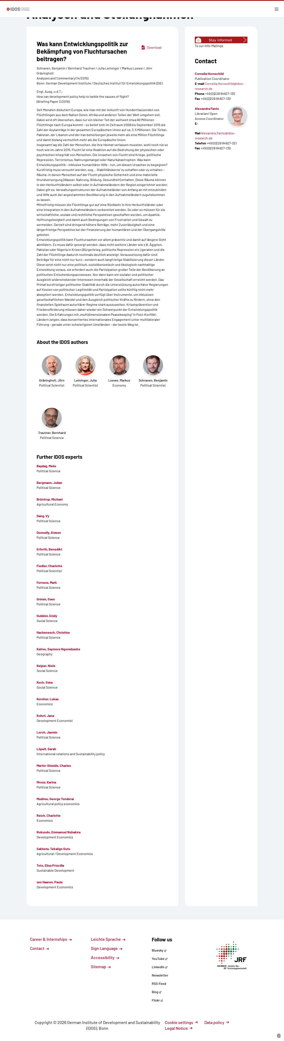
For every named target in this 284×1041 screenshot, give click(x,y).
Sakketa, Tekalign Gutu (53, 849)
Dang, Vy (43, 516)
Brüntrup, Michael (50, 499)
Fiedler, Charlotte (49, 566)
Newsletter (160, 975)
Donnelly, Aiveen (49, 532)
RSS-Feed (159, 983)
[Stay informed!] (221, 40)
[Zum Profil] (237, 116)
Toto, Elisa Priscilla (50, 865)
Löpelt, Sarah (46, 749)
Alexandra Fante (207, 108)
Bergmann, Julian (49, 483)
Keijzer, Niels (46, 666)
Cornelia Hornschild (209, 74)
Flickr (156, 1000)
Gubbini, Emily (47, 616)
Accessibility (103, 957)
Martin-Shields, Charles (54, 765)
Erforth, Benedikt (49, 549)
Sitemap (99, 966)
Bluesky (158, 950)
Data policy (214, 1022)
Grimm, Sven (46, 599)
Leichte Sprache (106, 939)
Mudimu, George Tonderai (55, 799)
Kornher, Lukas (48, 699)
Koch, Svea (45, 682)
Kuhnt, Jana (45, 716)
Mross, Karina (46, 782)
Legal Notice (176, 1028)
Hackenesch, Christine (53, 632)
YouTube (158, 958)
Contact (37, 948)
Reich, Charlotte (49, 815)
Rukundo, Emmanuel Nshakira (58, 832)
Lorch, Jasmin (47, 732)
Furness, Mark (47, 582)
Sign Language (105, 948)
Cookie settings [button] (179, 1022)
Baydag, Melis (46, 466)
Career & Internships (49, 939)
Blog (155, 992)
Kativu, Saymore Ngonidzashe (58, 649)
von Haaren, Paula (49, 882)
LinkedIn (158, 967)
